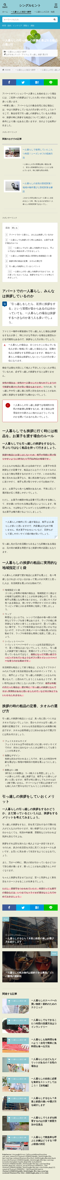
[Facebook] (9, 82)
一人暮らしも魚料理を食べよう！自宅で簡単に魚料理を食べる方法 (44, 1043)
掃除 (32, 25)
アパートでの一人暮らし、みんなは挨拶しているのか (29, 234)
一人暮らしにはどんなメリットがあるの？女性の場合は (44, 1062)
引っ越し (33, 54)
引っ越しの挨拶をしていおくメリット (23, 266)
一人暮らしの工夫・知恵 (44, 12)
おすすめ (10, 54)
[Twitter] (23, 82)
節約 (9, 25)
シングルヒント (30, 5)
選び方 (45, 54)
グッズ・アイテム (21, 54)
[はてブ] (37, 82)
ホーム (5, 12)
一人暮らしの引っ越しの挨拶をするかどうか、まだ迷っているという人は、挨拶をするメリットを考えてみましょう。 (31, 274)
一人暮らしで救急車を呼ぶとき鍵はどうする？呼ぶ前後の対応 (44, 1140)
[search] (55, 19)
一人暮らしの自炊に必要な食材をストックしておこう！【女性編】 (44, 1082)
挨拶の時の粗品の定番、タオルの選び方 (24, 261)
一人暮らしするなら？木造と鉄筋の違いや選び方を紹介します (44, 1101)
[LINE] (51, 82)
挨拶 (40, 54)
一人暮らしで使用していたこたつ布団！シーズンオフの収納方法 (38, 153)
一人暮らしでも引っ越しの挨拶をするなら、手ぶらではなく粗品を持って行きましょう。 (31, 249)
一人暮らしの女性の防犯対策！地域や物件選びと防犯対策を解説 (38, 187)
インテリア (17, 25)
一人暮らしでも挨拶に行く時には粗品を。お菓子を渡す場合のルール (29, 241)
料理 (4, 25)
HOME (8, 70)
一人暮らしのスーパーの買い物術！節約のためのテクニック (44, 1004)
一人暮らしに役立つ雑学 (21, 12)
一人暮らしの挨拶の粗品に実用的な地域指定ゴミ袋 (29, 256)
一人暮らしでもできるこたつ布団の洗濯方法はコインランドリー (44, 1023)
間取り (26, 25)
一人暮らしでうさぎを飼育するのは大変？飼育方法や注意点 (44, 1121)
